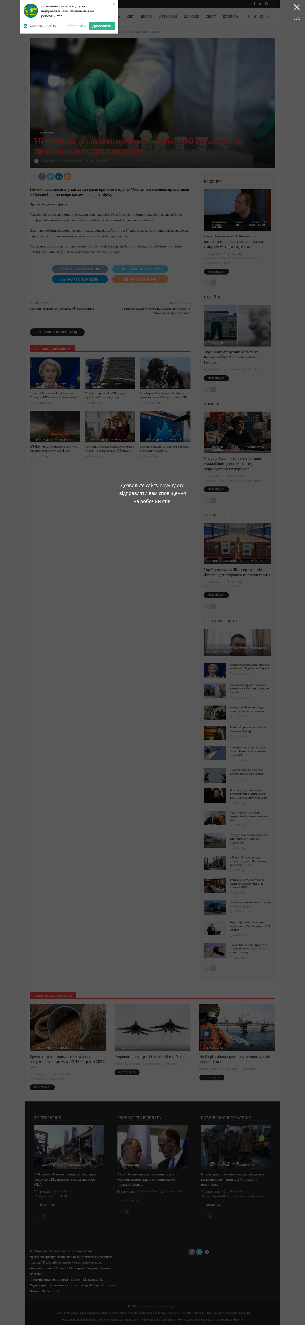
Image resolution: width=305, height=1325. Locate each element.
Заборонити (76, 25)
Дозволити (102, 25)
